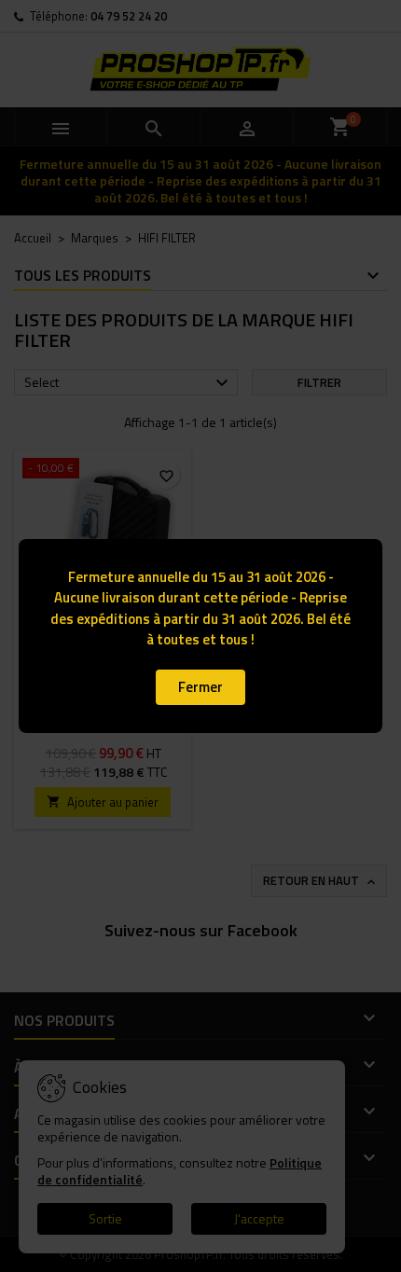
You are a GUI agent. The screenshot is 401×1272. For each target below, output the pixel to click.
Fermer (200, 687)
